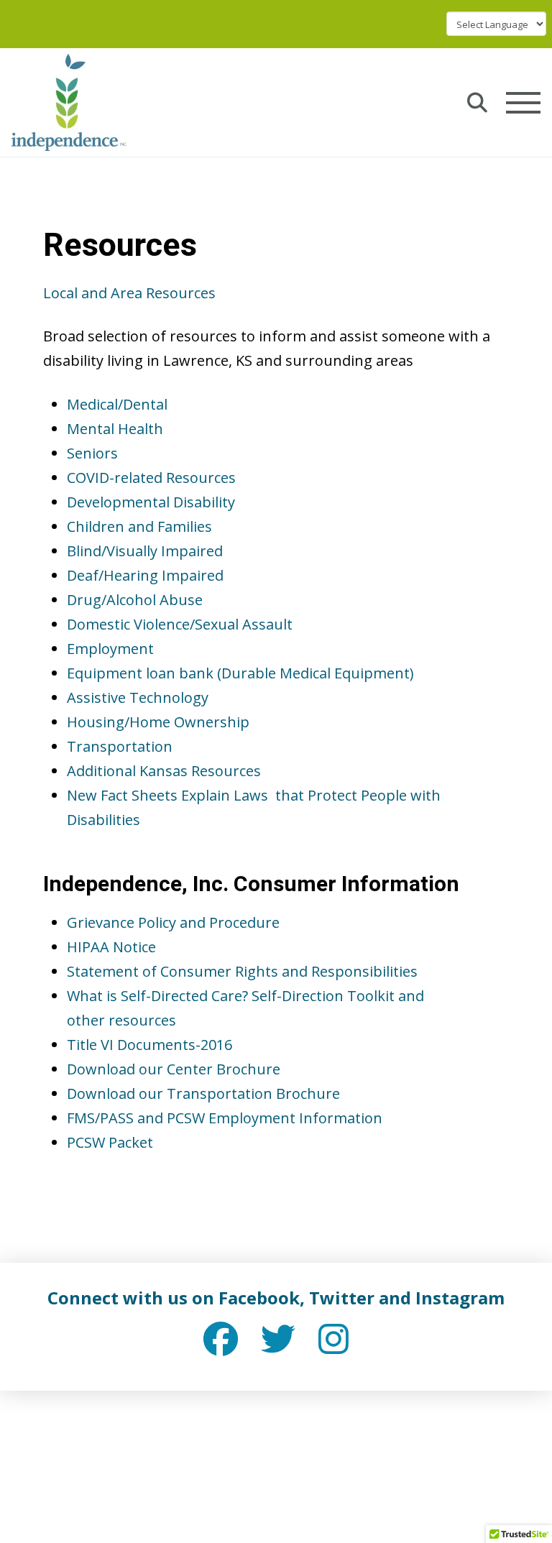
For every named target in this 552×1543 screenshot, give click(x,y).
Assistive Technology (137, 697)
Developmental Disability (151, 502)
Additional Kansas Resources (164, 770)
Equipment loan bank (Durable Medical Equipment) (240, 673)
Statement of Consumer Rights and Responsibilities (242, 971)
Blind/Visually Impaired (145, 551)
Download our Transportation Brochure (203, 1093)
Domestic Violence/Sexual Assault (180, 624)
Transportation (119, 746)
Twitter (341, 1297)
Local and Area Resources (129, 293)
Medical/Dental (117, 404)
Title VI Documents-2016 (149, 1044)
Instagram (460, 1297)
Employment (110, 648)
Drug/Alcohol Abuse (135, 599)
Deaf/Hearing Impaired (145, 575)
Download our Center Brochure (173, 1069)
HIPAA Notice (111, 947)
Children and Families (139, 526)
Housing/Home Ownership (158, 722)
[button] (477, 103)
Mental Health (115, 428)
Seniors (92, 453)
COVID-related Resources (151, 477)
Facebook (259, 1297)
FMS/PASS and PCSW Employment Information (224, 1118)
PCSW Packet (110, 1142)
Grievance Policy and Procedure (173, 922)
